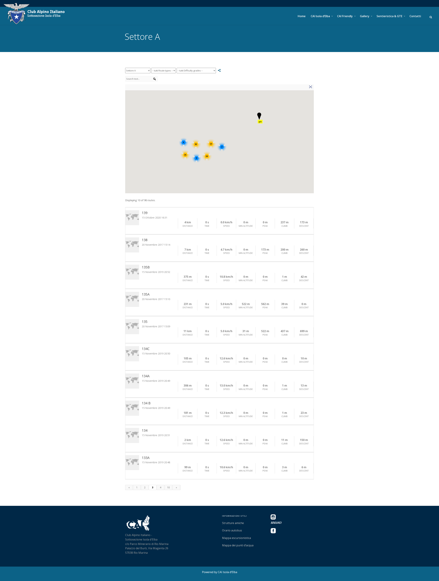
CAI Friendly (345, 16)
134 (144, 430)
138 (144, 240)
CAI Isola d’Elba (320, 16)
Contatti (415, 16)
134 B (146, 403)
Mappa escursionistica (236, 538)
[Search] (154, 79)
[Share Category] (219, 70)
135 (144, 321)
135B (146, 267)
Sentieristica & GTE (389, 16)
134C (146, 348)
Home (302, 16)
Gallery (364, 16)
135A (146, 294)
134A (146, 376)
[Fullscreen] (310, 87)
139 (144, 212)
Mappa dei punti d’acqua (237, 545)
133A (146, 457)
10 (168, 487)
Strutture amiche (233, 523)
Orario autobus (232, 530)
